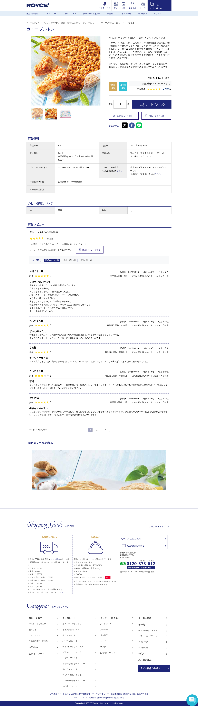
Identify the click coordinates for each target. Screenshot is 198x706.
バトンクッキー (106, 624)
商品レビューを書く (157, 116)
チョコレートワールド (147, 630)
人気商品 (33, 647)
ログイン (143, 8)
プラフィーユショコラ (71, 652)
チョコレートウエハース (72, 647)
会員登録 (132, 8)
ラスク (103, 647)
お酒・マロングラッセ (147, 636)
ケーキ (103, 641)
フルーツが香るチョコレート (74, 680)
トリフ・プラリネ (70, 658)
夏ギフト (33, 630)
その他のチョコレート (71, 686)
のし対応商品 (144, 660)
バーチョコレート (70, 641)
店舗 (115, 8)
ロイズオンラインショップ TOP (42, 23)
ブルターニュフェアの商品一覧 (103, 23)
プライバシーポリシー (99, 694)
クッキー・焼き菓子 (91, 13)
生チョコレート (51, 13)
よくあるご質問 (69, 694)
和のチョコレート (70, 669)
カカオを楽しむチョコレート (74, 664)
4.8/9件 (166, 89)
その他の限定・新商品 (38, 641)
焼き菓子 (104, 635)
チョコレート (70, 13)
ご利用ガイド (104, 8)
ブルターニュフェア (37, 624)
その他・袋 (142, 13)
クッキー (104, 630)
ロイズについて (80, 697)
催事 (123, 8)
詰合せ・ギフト (108, 653)
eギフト (157, 13)
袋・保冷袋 (143, 647)
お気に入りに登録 (124, 116)
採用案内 (120, 697)
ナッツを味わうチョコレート (74, 675)
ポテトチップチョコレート (73, 624)
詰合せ (110, 13)
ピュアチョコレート (70, 630)
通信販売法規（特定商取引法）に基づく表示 (129, 694)
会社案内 (111, 697)
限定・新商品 (32, 13)
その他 (141, 624)
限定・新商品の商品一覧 (73, 23)
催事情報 (102, 697)
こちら (119, 171)
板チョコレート (69, 635)
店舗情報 (93, 697)
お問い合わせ (83, 694)
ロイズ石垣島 (125, 13)
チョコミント (34, 635)
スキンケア (143, 642)
